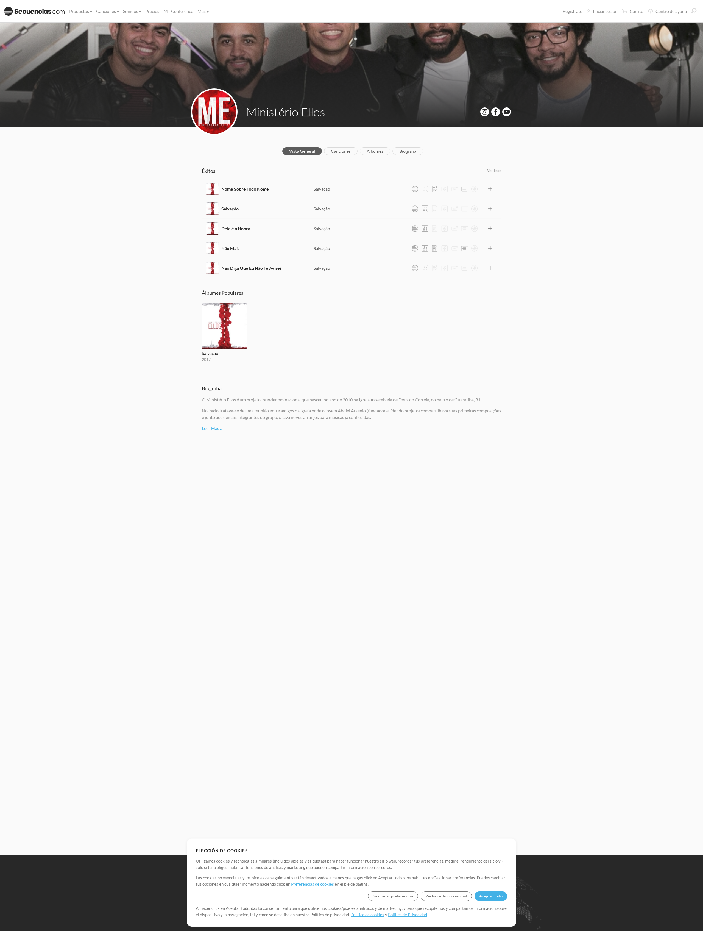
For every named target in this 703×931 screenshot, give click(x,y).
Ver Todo (494, 170)
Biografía (407, 151)
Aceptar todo (491, 896)
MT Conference (178, 11)
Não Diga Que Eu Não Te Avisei (251, 268)
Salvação (322, 188)
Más (201, 11)
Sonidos (130, 11)
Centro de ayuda (671, 11)
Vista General (302, 151)
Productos (79, 11)
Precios (152, 11)
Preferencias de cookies (312, 884)
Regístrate (572, 11)
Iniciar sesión (605, 11)
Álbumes (375, 151)
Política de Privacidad (407, 914)
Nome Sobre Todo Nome (245, 188)
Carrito (636, 11)
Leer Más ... (212, 428)
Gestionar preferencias (393, 896)
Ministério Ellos (285, 111)
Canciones (106, 11)
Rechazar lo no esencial (446, 896)
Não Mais (230, 248)
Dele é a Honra (235, 228)
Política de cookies (367, 914)
